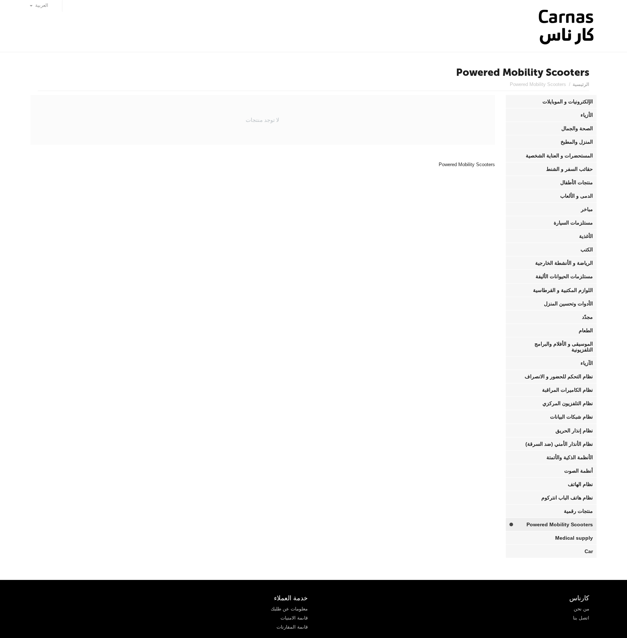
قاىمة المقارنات (292, 627)
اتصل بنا (581, 618)
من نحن (581, 609)
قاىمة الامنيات (294, 618)
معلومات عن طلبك (289, 609)
